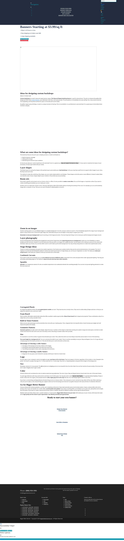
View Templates (24, 39)
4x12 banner (31, 513)
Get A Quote (24, 501)
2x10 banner (25, 507)
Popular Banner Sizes (25, 505)
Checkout (46, 502)
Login (102, 9)
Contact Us (46, 504)
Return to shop (3, 530)
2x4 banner (36, 507)
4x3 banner (36, 513)
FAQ (66, 499)
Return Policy (68, 501)
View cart (10, 530)
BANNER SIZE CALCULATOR (66, 15)
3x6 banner (30, 511)
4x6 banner (30, 514)
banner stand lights (78, 376)
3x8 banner (35, 511)
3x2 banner (24, 510)
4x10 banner (25, 513)
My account (46, 499)
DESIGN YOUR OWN (65, 8)
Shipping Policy (68, 502)
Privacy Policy (68, 504)
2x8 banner (30, 508)
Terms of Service (68, 505)
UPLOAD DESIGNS (66, 12)
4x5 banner (24, 514)
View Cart (2, 539)
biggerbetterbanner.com (46, 518)
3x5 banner (24, 511)
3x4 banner (36, 510)
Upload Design (24, 40)
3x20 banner (30, 510)
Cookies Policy (68, 507)
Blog (23, 502)
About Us (24, 499)
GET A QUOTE (66, 13)
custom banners (36, 100)
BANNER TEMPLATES (66, 10)
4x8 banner (35, 514)
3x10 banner (36, 508)
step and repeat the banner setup (69, 163)
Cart (44, 501)
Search (102, 4)
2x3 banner (30, 507)
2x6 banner (24, 508)
